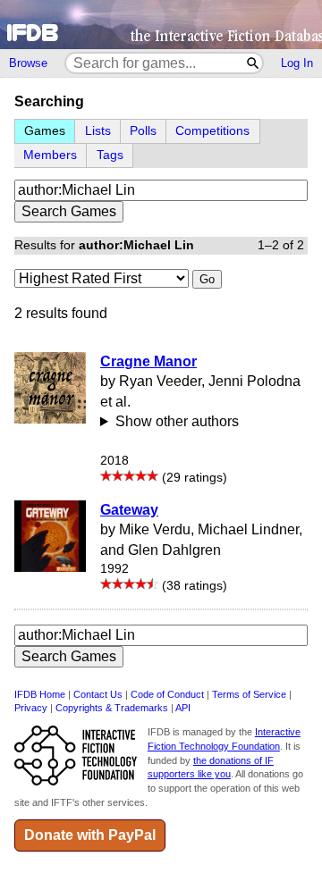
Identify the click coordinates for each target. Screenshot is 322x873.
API (183, 707)
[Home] (161, 24)
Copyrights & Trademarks (111, 707)
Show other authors (177, 421)
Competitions (212, 131)
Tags (110, 155)
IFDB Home (39, 694)
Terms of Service (249, 694)
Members (50, 155)
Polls (143, 131)
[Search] (253, 63)
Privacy (30, 707)
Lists (98, 131)
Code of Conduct (167, 694)
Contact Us (98, 694)
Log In (297, 63)
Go (207, 279)
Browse (28, 63)
